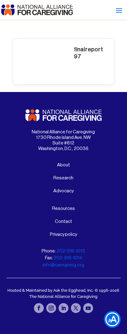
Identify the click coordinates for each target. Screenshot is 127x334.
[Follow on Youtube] (88, 308)
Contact (63, 221)
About (63, 165)
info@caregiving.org (63, 265)
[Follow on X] (76, 308)
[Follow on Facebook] (39, 308)
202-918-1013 (70, 251)
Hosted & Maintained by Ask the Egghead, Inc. (51, 290)
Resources (63, 208)
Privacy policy (63, 234)
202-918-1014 (68, 258)
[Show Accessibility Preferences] (112, 319)
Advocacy (63, 191)
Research (63, 178)
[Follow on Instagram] (51, 308)
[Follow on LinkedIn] (63, 308)
